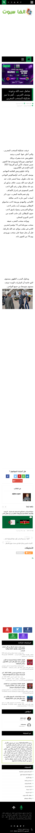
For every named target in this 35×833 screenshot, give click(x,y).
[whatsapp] (11, 826)
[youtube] (17, 826)
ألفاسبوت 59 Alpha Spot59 (21, 831)
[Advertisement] (17, 36)
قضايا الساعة (28, 786)
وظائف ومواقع (28, 798)
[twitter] (20, 826)
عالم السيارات (28, 783)
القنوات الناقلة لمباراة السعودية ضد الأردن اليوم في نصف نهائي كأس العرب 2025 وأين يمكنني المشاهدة (14, 662)
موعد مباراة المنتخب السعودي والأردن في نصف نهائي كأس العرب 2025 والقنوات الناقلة (14, 698)
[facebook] (23, 826)
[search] (4, 2)
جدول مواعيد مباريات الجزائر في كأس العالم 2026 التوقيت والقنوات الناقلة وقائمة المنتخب (13, 649)
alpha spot (29, 530)
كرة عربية (29, 789)
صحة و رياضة (28, 780)
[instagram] (14, 826)
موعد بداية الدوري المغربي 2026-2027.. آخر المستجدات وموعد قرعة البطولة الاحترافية (13, 674)
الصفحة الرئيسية (27, 105)
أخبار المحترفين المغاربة (25, 772)
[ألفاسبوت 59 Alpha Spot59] (17, 12)
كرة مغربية (29, 792)
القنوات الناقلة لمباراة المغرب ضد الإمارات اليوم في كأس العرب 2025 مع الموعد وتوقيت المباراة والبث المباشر (14, 685)
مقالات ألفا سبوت (27, 795)
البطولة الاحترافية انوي (26, 775)
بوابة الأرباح (29, 777)
